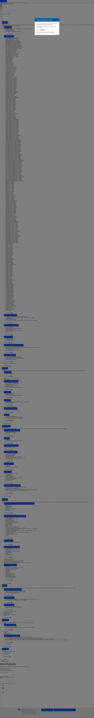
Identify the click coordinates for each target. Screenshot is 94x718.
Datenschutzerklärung (44, 26)
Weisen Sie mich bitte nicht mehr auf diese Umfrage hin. (45, 32)
